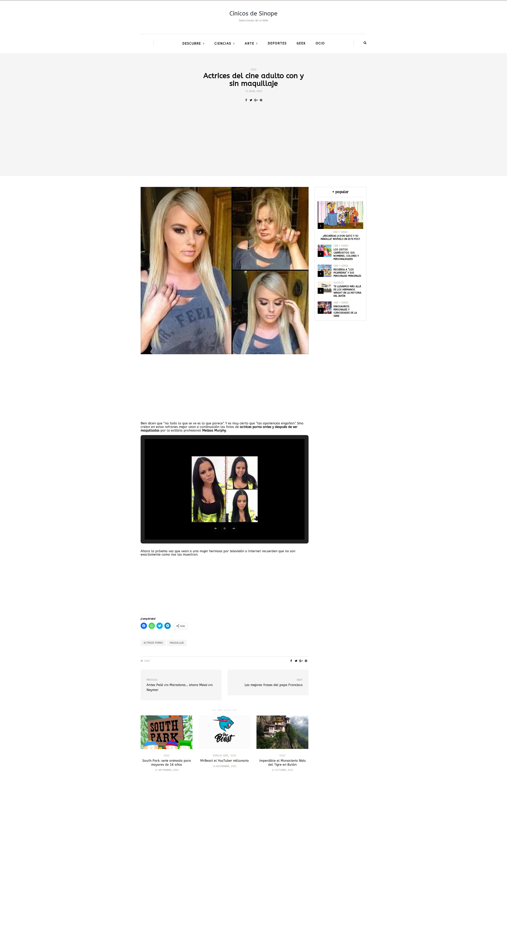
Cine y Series (340, 232)
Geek (301, 43)
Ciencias (222, 43)
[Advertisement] (253, 146)
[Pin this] (260, 100)
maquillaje (177, 642)
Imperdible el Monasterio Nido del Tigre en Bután (282, 762)
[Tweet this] (251, 100)
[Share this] (246, 100)
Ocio (320, 43)
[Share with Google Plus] (256, 100)
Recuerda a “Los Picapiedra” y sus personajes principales (347, 272)
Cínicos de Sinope (253, 13)
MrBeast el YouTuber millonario (224, 761)
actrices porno (153, 642)
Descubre (191, 43)
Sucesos (339, 282)
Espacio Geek (220, 755)
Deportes (277, 43)
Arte (249, 43)
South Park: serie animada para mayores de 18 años (166, 762)
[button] (215, 528)
